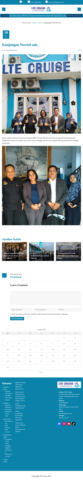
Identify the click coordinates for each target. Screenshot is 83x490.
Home (34, 23)
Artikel (6, 459)
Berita (40, 23)
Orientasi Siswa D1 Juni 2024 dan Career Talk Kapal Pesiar (68, 255)
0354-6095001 (36, 2)
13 (41, 349)
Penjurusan (7, 419)
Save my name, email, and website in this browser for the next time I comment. (40, 314)
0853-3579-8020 (64, 407)
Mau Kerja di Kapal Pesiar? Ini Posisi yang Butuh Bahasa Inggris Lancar (20, 396)
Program (6, 403)
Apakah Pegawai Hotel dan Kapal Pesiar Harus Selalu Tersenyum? (14, 255)
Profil (5, 389)
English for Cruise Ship (8, 414)
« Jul (40, 372)
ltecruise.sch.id (63, 418)
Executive (8, 409)
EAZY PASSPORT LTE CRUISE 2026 (20, 406)
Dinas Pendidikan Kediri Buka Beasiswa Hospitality (19, 415)
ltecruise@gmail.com (56, 2)
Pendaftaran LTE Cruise (8, 441)
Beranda (6, 387)
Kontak (7, 400)
